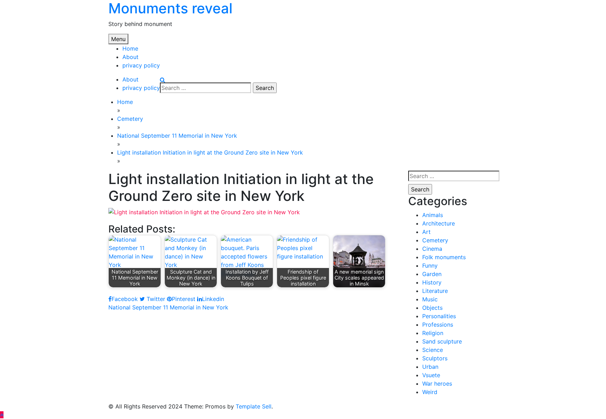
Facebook (125, 298)
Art (426, 231)
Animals (432, 214)
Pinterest (183, 298)
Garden (432, 273)
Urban (430, 366)
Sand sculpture (442, 341)
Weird (429, 391)
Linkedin (213, 298)
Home (130, 48)
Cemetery (435, 240)
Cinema (432, 248)
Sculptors (434, 358)
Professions (437, 324)
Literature (435, 290)
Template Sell (253, 406)
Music (430, 299)
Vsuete (431, 375)
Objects (432, 307)
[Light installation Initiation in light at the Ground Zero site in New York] (204, 211)
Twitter (155, 298)
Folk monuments (444, 257)
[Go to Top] (2, 414)
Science (432, 349)
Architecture (438, 223)
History (432, 282)
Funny (430, 265)
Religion (432, 332)
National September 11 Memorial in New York (168, 307)
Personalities (439, 316)
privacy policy (141, 65)
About (130, 56)
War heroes (437, 383)
